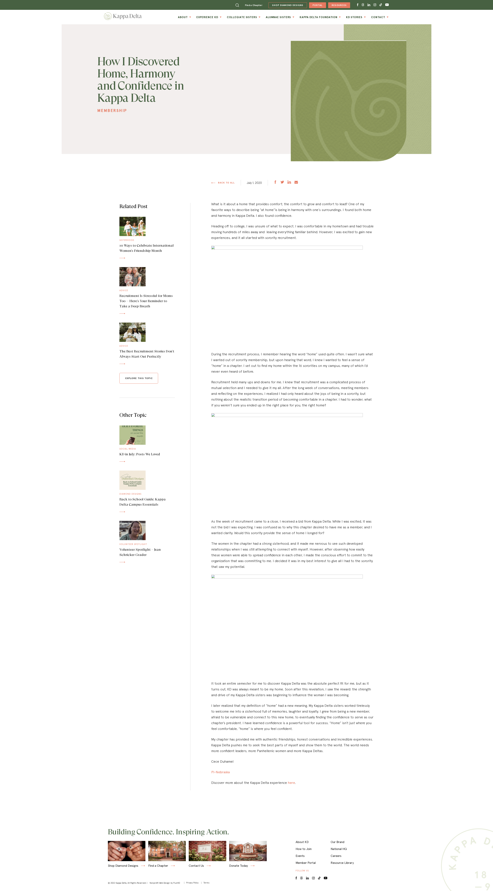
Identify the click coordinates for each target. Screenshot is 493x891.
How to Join (304, 849)
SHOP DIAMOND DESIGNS (285, 5)
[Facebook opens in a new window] (357, 5)
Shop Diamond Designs (123, 866)
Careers (336, 856)
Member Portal (306, 863)
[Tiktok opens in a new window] (380, 5)
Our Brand (337, 842)
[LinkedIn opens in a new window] (307, 878)
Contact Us (196, 865)
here (291, 782)
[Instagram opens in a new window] (374, 5)
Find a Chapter (253, 5)
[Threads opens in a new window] (362, 5)
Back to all (226, 183)
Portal (315, 6)
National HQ (339, 849)
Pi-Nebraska (220, 772)
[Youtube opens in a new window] (387, 5)
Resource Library (342, 863)
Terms (206, 883)
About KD (302, 842)
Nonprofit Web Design (160, 883)
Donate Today (238, 866)
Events (300, 856)
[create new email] (296, 182)
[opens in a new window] (275, 182)
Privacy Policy (192, 883)
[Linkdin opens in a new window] (368, 5)
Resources (337, 6)
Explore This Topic (139, 378)
